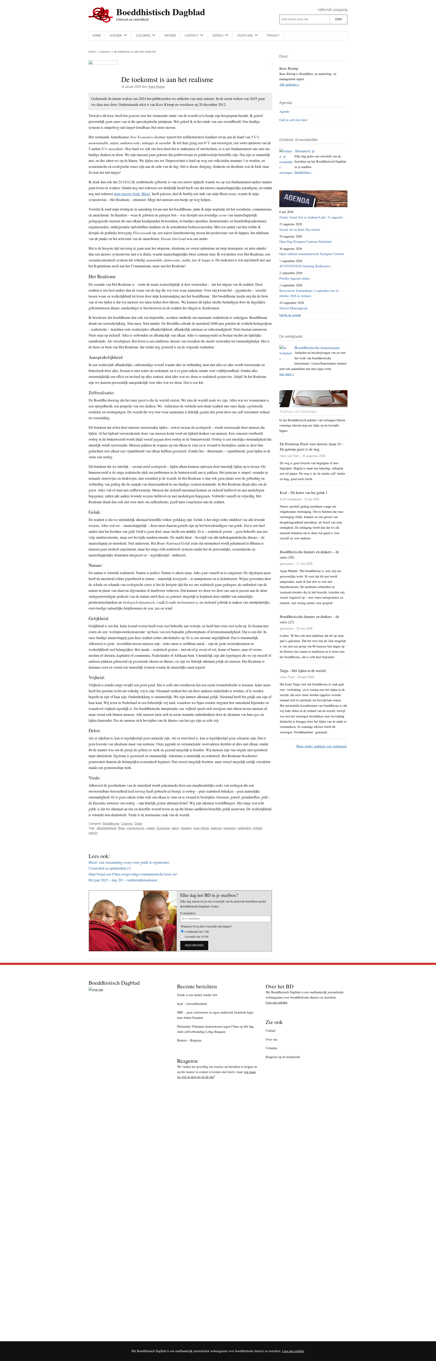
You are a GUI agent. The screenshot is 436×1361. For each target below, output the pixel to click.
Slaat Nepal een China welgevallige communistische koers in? (133, 874)
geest (175, 828)
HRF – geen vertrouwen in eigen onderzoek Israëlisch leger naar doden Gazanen (215, 1015)
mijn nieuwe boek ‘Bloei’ (132, 193)
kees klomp (201, 828)
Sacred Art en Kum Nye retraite (299, 229)
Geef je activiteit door (293, 120)
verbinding (244, 828)
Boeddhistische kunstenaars (317, 347)
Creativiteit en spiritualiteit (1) (110, 868)
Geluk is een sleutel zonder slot (197, 995)
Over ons (271, 1039)
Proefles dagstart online (294, 278)
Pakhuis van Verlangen (298, 412)
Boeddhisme (111, 823)
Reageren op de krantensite (283, 1057)
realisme (216, 828)
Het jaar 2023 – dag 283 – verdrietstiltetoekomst (123, 880)
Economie (163, 828)
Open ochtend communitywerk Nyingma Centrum (311, 254)
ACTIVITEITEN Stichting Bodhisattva (305, 266)
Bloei (121, 828)
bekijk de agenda (290, 315)
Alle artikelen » (289, 84)
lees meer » (286, 374)
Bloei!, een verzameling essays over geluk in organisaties (129, 862)
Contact (270, 1030)
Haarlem (186, 828)
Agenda (284, 111)
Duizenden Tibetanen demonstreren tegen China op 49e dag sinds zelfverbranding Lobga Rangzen (215, 1029)
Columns (104, 51)
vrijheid (257, 828)
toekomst (229, 828)
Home (92, 51)
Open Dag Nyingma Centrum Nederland (305, 241)
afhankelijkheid (106, 828)
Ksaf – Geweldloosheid (192, 1004)
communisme (135, 828)
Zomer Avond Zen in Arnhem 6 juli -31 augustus (311, 217)
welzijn (93, 833)
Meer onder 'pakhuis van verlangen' (321, 746)
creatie (150, 828)
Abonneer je (305, 151)
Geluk (138, 823)
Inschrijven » (303, 172)
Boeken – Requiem (189, 1040)
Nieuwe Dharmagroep (293, 308)
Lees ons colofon (276, 1002)
